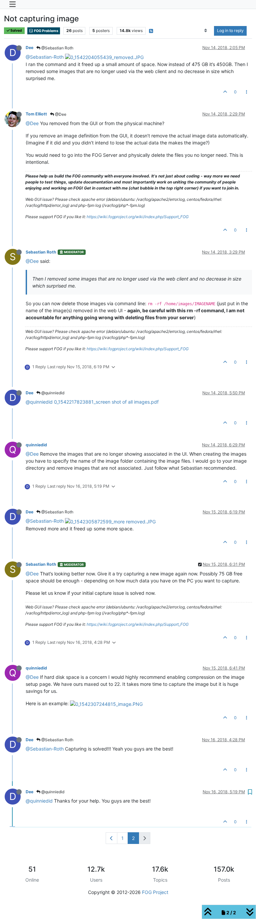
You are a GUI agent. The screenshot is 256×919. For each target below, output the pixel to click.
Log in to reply (230, 30)
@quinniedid (52, 392)
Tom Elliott (36, 113)
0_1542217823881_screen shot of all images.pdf (106, 402)
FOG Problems (45, 31)
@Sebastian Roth (56, 47)
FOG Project (155, 892)
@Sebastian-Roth (45, 57)
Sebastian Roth (41, 252)
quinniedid (36, 444)
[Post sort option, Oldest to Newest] (205, 30)
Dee (29, 47)
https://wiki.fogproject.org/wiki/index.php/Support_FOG (138, 216)
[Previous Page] (111, 838)
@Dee (60, 114)
